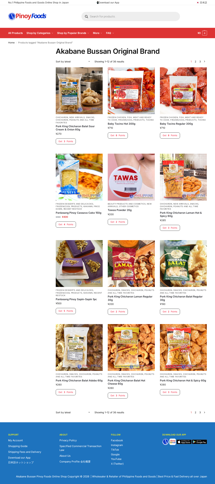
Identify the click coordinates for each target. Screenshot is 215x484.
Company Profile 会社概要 (75, 461)
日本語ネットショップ (21, 462)
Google (115, 454)
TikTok (115, 449)
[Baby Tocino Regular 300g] (183, 90)
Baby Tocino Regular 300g (176, 123)
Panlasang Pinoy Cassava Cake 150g (78, 212)
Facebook (117, 440)
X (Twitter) (117, 463)
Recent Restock (73, 209)
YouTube (116, 459)
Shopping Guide (18, 446)
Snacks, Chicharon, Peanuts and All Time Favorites (75, 120)
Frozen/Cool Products (131, 120)
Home (11, 42)
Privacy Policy (68, 440)
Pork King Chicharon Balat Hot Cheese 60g (126, 382)
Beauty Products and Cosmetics (126, 204)
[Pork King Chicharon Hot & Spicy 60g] (183, 347)
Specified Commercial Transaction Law (80, 448)
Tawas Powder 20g (120, 210)
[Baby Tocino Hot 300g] (131, 90)
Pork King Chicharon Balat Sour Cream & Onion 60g (75, 128)
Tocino (150, 120)
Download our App (19, 457)
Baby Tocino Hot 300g (121, 123)
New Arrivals (77, 117)
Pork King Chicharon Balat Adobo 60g (79, 380)
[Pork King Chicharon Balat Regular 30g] (183, 263)
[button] (202, 33)
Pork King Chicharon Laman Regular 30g (130, 298)
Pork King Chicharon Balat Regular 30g (181, 298)
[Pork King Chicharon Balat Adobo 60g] (79, 347)
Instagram (117, 445)
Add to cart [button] (79, 150)
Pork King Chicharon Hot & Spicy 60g (183, 380)
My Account (15, 440)
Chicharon (62, 117)
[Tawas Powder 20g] (131, 177)
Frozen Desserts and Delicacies (74, 204)
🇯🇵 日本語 (201, 2)
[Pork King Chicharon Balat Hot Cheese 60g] (131, 347)
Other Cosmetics (129, 206)
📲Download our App (107, 2)
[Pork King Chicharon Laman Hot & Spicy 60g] (183, 177)
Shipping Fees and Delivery (24, 451)
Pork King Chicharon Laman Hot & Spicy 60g (181, 214)
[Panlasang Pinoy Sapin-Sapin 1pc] (79, 263)
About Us (65, 455)
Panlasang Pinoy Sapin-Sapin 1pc (76, 299)
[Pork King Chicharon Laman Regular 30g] (131, 263)
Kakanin (88, 206)
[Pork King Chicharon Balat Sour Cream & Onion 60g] (79, 90)
